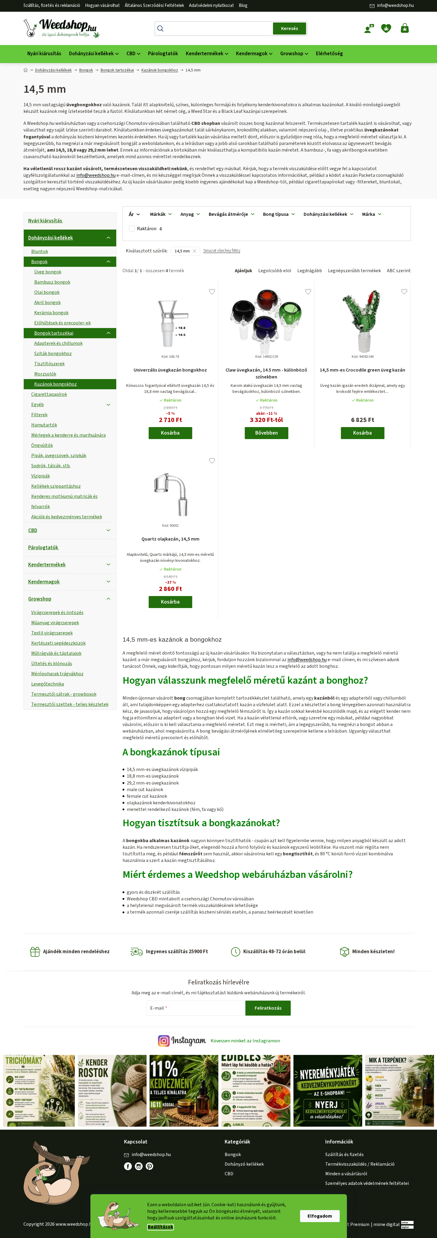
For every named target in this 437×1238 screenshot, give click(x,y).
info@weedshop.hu (395, 5)
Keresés (289, 28)
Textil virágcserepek (52, 633)
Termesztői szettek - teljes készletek (69, 704)
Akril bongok (47, 302)
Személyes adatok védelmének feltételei (367, 1183)
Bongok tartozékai (53, 333)
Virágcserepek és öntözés (57, 612)
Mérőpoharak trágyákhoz (57, 673)
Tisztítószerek (49, 363)
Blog (243, 5)
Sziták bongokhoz (53, 353)
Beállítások (160, 1227)
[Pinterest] (152, 1169)
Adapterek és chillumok (58, 343)
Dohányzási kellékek (50, 238)
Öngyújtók (42, 445)
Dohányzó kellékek (244, 1164)
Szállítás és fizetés (344, 1154)
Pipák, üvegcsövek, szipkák (58, 455)
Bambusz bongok (52, 282)
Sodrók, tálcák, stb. (51, 465)
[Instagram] (139, 1166)
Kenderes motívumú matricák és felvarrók (64, 501)
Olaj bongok (46, 292)
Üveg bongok (47, 272)
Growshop (39, 599)
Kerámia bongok (51, 312)
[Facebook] (128, 1166)
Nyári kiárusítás (45, 220)
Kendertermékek (47, 564)
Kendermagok (44, 582)
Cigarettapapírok (49, 394)
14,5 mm (182, 251)
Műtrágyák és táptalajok (56, 653)
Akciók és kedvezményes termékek (66, 517)
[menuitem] (44, 54)
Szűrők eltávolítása (221, 253)
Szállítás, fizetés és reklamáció (51, 5)
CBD (32, 530)
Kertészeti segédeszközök (58, 643)
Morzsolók (45, 374)
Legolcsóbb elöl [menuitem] (274, 270)
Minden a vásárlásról (346, 1173)
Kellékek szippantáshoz (56, 486)
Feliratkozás (268, 1008)
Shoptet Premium (350, 1224)
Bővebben (266, 433)
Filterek (39, 414)
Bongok (39, 261)
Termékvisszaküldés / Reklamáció (360, 1164)
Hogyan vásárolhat (102, 5)
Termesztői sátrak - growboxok (63, 694)
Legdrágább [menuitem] (309, 270)
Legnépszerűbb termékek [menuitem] (354, 270)
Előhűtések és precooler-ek (62, 323)
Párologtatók (43, 547)
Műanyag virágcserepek (55, 622)
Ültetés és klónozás (51, 663)
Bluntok (39, 251)
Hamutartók (44, 425)
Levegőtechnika (47, 684)
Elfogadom (320, 1216)
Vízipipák (40, 476)
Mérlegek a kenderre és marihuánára (68, 435)
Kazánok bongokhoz (55, 384)
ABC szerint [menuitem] (399, 270)
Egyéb (37, 404)
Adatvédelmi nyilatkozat (211, 5)
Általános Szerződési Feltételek (154, 5)
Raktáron (149, 228)
